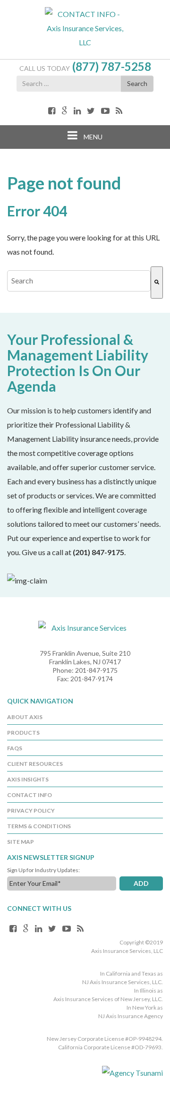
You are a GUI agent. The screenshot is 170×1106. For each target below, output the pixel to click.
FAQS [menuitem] (14, 748)
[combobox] (79, 281)
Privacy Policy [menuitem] (31, 810)
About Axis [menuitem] (24, 716)
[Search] (157, 282)
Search (137, 83)
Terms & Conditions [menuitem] (39, 826)
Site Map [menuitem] (20, 841)
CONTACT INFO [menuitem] (29, 794)
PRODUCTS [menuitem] (23, 732)
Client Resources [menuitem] (35, 763)
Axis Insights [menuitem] (28, 779)
